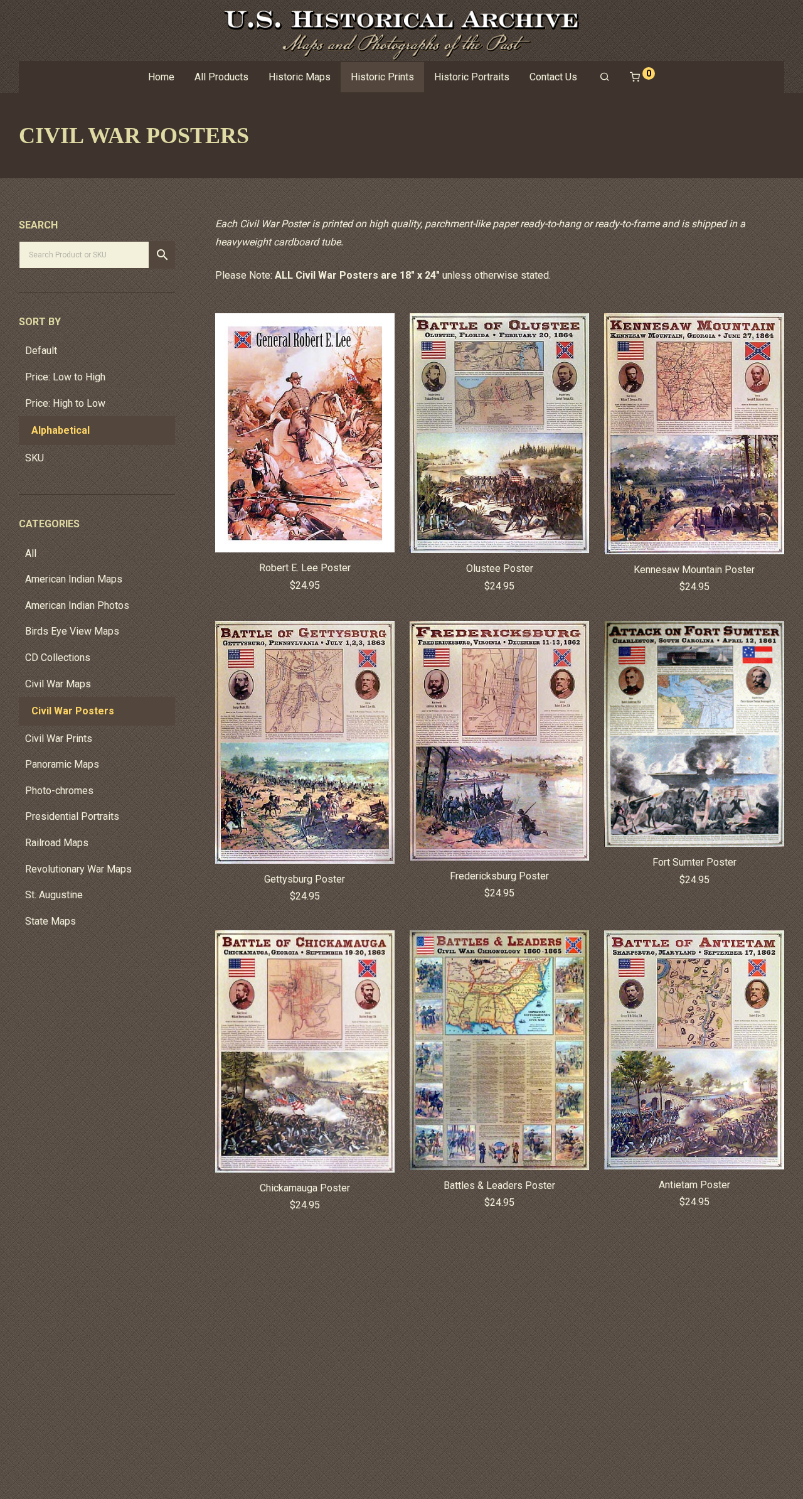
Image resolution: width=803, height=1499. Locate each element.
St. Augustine (54, 895)
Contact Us (553, 77)
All (30, 553)
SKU (34, 458)
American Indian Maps (73, 579)
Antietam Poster (694, 1185)
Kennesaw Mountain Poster (694, 570)
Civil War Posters (72, 711)
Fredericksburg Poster (499, 876)
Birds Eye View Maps (72, 631)
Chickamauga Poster (305, 1188)
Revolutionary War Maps (78, 869)
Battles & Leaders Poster (499, 1185)
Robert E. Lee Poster (305, 568)
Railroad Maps (56, 843)
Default (41, 351)
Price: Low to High (65, 377)
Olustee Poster (499, 568)
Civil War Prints (58, 738)
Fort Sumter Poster (694, 862)
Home (161, 77)
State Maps (50, 921)
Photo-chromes (59, 791)
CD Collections (57, 658)
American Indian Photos (77, 605)
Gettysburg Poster (304, 879)
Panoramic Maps (62, 764)
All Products (221, 77)
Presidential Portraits (72, 816)
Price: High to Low (65, 403)
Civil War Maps (58, 684)
